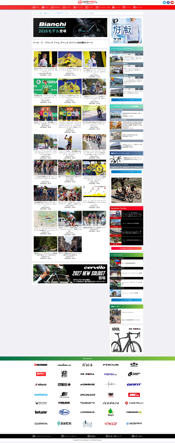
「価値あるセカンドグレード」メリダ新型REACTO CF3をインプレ (132, 159)
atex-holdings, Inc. (86, 440)
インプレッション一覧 (126, 172)
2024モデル (137, 167)
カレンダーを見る (126, 300)
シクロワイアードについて (43, 436)
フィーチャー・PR (103, 7)
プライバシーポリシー (70, 436)
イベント (128, 7)
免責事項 (92, 436)
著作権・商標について (115, 436)
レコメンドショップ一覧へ (126, 100)
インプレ (68, 7)
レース (46, 7)
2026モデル (115, 167)
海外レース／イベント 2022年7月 (53, 13)
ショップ (117, 7)
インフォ (90, 7)
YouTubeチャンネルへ (126, 248)
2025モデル (126, 167)
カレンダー (139, 7)
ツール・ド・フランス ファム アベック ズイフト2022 (79, 13)
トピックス (79, 7)
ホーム (36, 13)
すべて (37, 7)
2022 (41, 13)
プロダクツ (57, 7)
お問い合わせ (138, 436)
